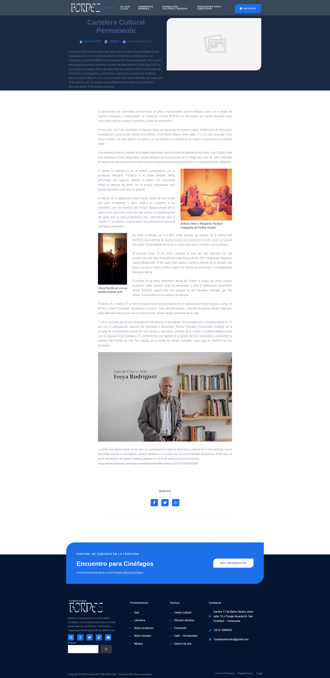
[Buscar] (106, 649)
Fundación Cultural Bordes (175, 8)
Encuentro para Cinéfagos (209, 8)
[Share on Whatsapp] (175, 502)
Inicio (110, 8)
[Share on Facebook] (154, 502)
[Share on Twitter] (165, 502)
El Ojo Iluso (125, 8)
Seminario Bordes (146, 8)
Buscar (72, 642)
